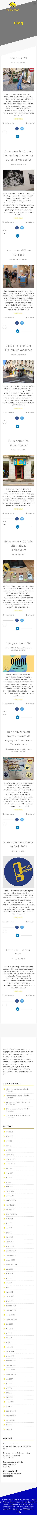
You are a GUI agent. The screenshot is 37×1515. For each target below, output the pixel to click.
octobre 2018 (10, 1315)
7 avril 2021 (21, 851)
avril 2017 (9, 1393)
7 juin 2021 (21, 554)
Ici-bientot (12, 10)
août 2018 (9, 1324)
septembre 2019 (11, 1264)
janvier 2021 (10, 1196)
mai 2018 (9, 1338)
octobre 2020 (10, 1209)
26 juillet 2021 (21, 164)
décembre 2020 (11, 1200)
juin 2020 (9, 1223)
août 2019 (9, 1269)
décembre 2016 (11, 1411)
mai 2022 (9, 1145)
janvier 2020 (10, 1246)
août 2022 (9, 1132)
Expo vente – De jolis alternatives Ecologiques (18, 545)
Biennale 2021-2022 (12, 648)
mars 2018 (9, 1347)
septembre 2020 (11, 1214)
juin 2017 (9, 1388)
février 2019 (10, 1296)
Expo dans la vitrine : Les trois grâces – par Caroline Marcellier (18, 155)
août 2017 (9, 1379)
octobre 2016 (10, 1420)
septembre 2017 (11, 1374)
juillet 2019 (9, 1274)
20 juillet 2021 (23, 259)
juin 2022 (9, 1141)
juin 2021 (9, 1177)
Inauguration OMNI (18, 643)
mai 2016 (9, 1429)
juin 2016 (9, 1425)
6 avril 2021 (21, 959)
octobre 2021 (10, 1164)
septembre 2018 (11, 1319)
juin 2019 (9, 1278)
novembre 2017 (11, 1365)
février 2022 (10, 1155)
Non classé (12, 259)
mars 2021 (9, 1187)
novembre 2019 (11, 1255)
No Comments (9, 123)
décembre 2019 (11, 1251)
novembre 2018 (11, 1310)
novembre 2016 (11, 1415)
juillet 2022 (9, 1136)
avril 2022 (9, 1150)
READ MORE (18, 119)
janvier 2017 (10, 1406)
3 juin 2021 (22, 650)
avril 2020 (9, 1232)
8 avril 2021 (22, 751)
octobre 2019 (10, 1260)
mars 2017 (9, 1397)
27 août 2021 (21, 63)
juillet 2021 (9, 1173)
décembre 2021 (11, 1159)
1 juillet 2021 (22, 450)
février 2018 (10, 1351)
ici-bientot (31, 123)
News (13, 63)
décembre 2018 (11, 1306)
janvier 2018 (10, 1356)
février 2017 (10, 1402)
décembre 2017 (11, 1361)
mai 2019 (9, 1283)
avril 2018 (9, 1342)
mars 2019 (9, 1292)
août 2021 (9, 1168)
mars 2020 (9, 1237)
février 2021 (10, 1191)
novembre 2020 (11, 1205)
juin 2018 (9, 1333)
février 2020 (10, 1241)
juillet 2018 (9, 1328)
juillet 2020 (9, 1219)
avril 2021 (9, 1182)
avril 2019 (9, 1287)
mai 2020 (9, 1228)
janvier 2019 (10, 1301)
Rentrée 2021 (18, 58)
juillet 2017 (9, 1383)
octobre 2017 (10, 1370)
